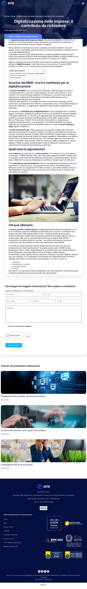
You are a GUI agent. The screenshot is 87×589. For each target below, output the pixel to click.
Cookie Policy (43, 509)
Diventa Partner (8, 527)
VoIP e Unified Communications (23, 36)
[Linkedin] (45, 571)
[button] (83, 3)
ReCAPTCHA (10, 330)
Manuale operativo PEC (11, 546)
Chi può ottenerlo (16, 77)
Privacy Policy (43, 507)
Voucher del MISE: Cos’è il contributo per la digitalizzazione (28, 73)
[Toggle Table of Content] (43, 71)
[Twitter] (42, 571)
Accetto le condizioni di (20, 326)
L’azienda (6, 531)
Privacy (28, 326)
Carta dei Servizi (9, 538)
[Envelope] (48, 571)
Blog (13, 16)
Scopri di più (5, 400)
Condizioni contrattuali (11, 535)
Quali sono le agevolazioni (18, 75)
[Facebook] (39, 571)
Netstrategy (48, 579)
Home (6, 16)
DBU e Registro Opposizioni (12, 542)
